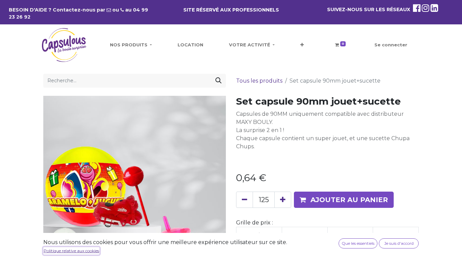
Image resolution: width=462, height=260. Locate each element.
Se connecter (390, 44)
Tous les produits (259, 81)
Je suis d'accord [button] (399, 243)
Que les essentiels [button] (358, 243)
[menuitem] (190, 45)
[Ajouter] (282, 200)
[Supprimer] (244, 200)
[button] (302, 45)
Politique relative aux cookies (71, 250)
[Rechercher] (218, 81)
